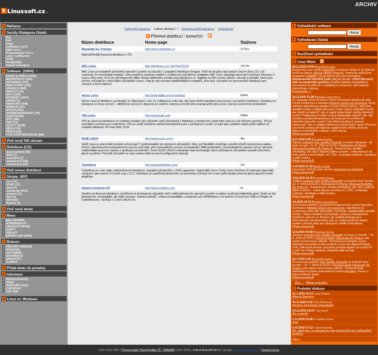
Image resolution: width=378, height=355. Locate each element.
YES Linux (88, 115)
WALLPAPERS (15, 220)
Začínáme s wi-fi (17, 46)
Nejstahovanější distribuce (198, 28)
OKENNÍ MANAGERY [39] (23, 112)
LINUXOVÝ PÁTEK (18, 226)
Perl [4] (11, 196)
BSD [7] (11, 154)
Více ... (296, 339)
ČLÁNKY (11, 261)
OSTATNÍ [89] (15, 116)
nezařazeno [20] (17, 164)
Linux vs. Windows (22, 299)
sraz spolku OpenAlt (333, 261)
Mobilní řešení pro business (326, 207)
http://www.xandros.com (160, 187)
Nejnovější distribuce (138, 28)
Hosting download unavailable (313, 305)
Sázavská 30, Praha (349, 237)
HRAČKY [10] (15, 91)
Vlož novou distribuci (24, 170)
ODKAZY (12, 232)
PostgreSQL (14, 62)
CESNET (311, 75)
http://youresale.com (157, 115)
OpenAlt (328, 69)
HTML (10, 58)
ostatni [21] (14, 193)
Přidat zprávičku (317, 282)
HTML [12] (13, 184)
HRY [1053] (13, 94)
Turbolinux (89, 164)
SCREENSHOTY (16, 223)
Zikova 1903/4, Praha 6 (328, 72)
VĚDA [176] (13, 128)
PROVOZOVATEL (17, 279)
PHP (8, 40)
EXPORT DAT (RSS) (19, 235)
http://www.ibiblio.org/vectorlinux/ (165, 95)
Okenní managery (18, 65)
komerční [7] (14, 157)
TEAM (10, 282)
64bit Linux (13, 49)
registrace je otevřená (348, 169)
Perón (362, 145)
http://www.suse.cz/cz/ (159, 138)
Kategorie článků (33, 32)
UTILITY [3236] (15, 125)
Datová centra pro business (348, 102)
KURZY (10, 229)
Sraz (295, 322)
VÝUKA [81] (13, 131)
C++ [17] (11, 181)
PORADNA (13, 249)
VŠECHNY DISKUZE (19, 246)
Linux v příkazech (18, 55)
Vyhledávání (225, 28)
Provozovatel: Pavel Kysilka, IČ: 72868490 (148, 349)
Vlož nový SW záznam (24, 141)
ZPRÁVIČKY (14, 258)
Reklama (13, 26)
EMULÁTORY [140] (18, 85)
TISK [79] (12, 122)
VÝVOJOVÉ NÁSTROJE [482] (25, 134)
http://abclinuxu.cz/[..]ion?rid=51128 (167, 65)
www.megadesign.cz (246, 349)
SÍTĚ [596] (12, 119)
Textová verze (270, 349)
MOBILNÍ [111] (15, 106)
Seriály (12, 32)
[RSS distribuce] (210, 36)
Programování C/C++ (19, 52)
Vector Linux (90, 95)
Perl (8, 37)
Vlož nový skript (20, 209)
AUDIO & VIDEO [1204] (21, 75)
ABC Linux (89, 65)
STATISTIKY (14, 288)
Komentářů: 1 (301, 91)
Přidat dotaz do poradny (25, 268)
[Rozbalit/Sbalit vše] (37, 71)
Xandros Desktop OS (96, 187)
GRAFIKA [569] (16, 88)
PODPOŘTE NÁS (17, 285)
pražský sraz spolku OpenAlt (322, 142)
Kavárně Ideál (325, 237)
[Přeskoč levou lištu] (47, 12)
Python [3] (13, 203)
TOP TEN (12, 291)
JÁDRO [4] (13, 100)
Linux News (306, 62)
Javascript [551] (17, 190)
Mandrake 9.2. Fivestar (97, 48)
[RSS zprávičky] (322, 62)
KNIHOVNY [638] (17, 103)
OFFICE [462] (15, 109)
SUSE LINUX (90, 138)
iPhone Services (303, 296)
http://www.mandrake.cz (160, 48)
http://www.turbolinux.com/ (161, 164)
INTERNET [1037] (17, 97)
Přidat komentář (303, 133)
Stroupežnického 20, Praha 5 (312, 148)
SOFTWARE (14, 252)
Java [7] (11, 187)
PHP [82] (12, 199)
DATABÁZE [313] (17, 82)
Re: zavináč (300, 313)
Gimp (9, 43)
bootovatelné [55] (18, 151)
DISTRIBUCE (14, 255)
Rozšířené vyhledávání (315, 54)
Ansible (351, 271)
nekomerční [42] (17, 161)
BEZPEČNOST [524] (19, 79)
